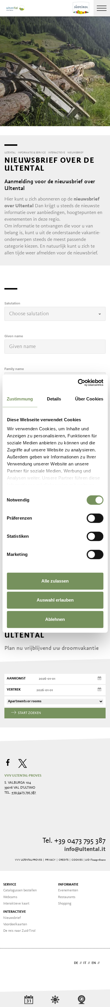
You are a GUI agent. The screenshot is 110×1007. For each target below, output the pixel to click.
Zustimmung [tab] (20, 398)
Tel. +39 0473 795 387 (74, 841)
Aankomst (16, 678)
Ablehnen (55, 619)
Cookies (77, 860)
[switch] (95, 518)
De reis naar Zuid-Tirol (19, 931)
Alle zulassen (55, 580)
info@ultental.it (85, 849)
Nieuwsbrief (12, 918)
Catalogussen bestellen (20, 890)
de (76, 963)
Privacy (50, 860)
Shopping (64, 903)
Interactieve (14, 912)
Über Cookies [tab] (89, 398)
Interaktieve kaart (16, 903)
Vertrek (14, 689)
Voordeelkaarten (15, 924)
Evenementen (68, 890)
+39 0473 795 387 (23, 792)
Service (9, 884)
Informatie (68, 884)
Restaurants (66, 897)
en (94, 963)
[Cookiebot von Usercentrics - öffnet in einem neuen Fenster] (78, 382)
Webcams (10, 897)
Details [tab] (54, 398)
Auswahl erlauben (55, 599)
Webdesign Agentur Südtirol (11, 963)
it (84, 963)
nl (103, 963)
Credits (63, 860)
